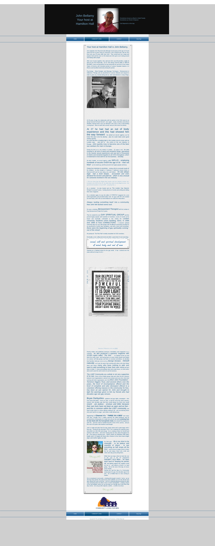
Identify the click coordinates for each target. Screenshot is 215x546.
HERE (116, 348)
